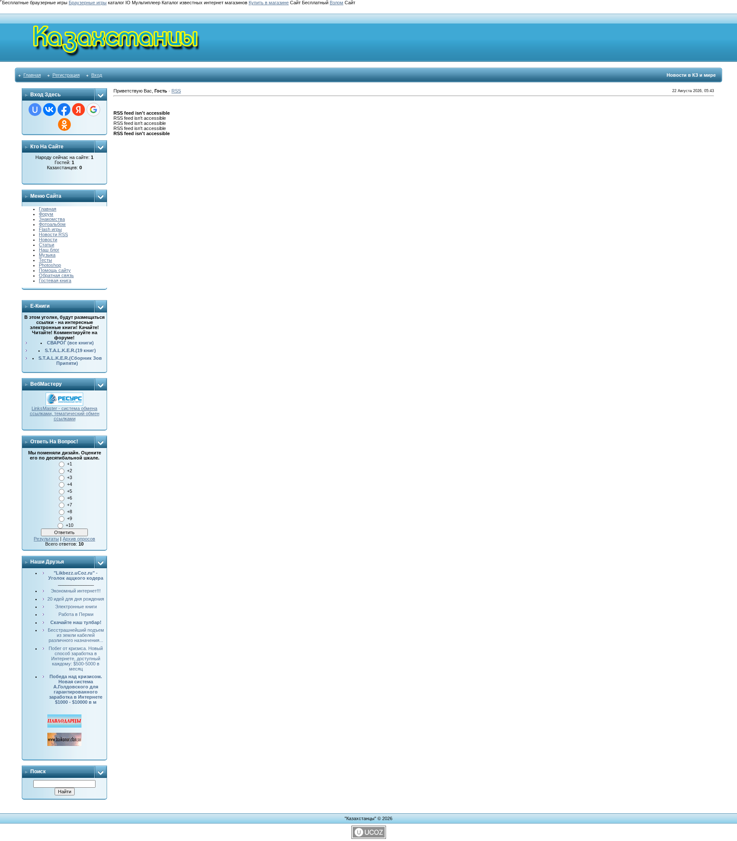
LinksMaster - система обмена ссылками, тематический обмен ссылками (64, 413)
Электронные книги (76, 606)
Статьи (46, 244)
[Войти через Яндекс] (78, 109)
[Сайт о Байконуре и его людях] (64, 735)
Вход (96, 75)
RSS (176, 90)
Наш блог (49, 249)
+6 (69, 497)
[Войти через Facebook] (64, 109)
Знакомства (52, 219)
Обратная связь (56, 275)
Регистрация (66, 75)
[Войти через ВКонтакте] (49, 109)
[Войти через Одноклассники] (64, 124)
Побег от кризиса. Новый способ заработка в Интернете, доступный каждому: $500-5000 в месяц (76, 658)
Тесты (45, 260)
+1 (69, 463)
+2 (69, 470)
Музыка (47, 254)
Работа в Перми (75, 614)
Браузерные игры (88, 2)
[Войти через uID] (35, 109)
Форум (46, 214)
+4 (69, 484)
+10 (69, 525)
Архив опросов (79, 538)
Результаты (46, 538)
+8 (69, 511)
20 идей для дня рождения (75, 598)
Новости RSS (53, 234)
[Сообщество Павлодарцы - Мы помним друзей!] (64, 717)
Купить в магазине (269, 2)
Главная (32, 75)
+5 (69, 491)
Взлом (336, 2)
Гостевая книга (55, 280)
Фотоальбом (52, 224)
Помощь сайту (55, 270)
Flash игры (50, 229)
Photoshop (50, 265)
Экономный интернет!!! (76, 590)
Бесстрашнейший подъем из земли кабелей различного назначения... (76, 635)
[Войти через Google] (93, 109)
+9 (69, 518)
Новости (48, 239)
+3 (69, 477)
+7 (69, 504)
